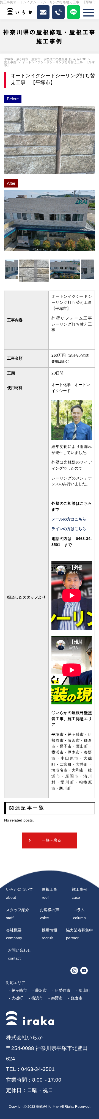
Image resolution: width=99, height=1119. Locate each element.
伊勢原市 (62, 990)
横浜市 (37, 998)
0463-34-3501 (38, 1069)
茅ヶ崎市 (19, 990)
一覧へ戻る (51, 840)
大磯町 (17, 998)
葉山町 (84, 990)
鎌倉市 (76, 998)
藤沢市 (41, 990)
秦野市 (57, 998)
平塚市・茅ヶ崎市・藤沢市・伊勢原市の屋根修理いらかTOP (45, 59)
